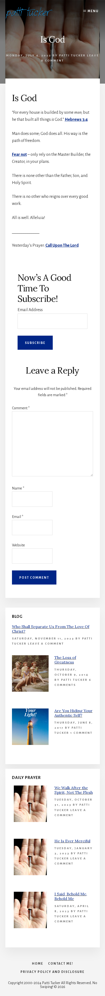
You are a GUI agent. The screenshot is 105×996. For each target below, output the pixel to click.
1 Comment (81, 732)
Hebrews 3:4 (76, 119)
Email (17, 517)
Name (18, 488)
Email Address (30, 310)
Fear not (19, 154)
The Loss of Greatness (65, 659)
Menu (93, 11)
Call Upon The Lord (62, 245)
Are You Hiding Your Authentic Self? (73, 713)
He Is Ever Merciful (72, 841)
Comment (21, 408)
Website (18, 545)
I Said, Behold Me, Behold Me (70, 896)
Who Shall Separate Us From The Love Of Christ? (50, 629)
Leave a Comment (46, 643)
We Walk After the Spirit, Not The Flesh (73, 790)
